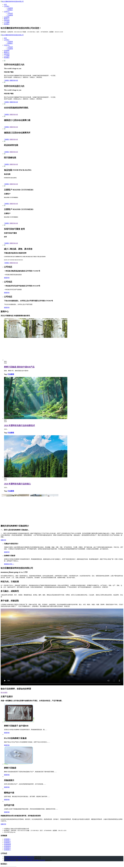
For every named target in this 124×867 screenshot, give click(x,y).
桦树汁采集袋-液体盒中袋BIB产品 (19, 367)
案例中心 (6, 18)
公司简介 (6, 6)
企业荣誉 (10, 8)
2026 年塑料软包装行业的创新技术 (19, 425)
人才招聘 (6, 22)
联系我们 (10, 10)
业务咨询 (6, 20)
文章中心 (6, 11)
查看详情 (6, 277)
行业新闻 (10, 15)
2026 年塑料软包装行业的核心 (17, 484)
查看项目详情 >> (9, 564)
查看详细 (6, 732)
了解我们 (6, 80)
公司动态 (10, 13)
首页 (5, 4)
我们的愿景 (4, 692)
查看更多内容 (14, 80)
